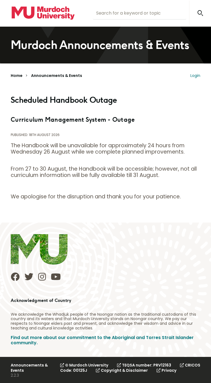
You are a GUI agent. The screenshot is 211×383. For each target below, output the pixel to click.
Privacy (169, 370)
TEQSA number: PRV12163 (146, 365)
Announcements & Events (56, 75)
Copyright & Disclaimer (124, 370)
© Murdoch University (86, 365)
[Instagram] (42, 276)
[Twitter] (28, 276)
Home (17, 75)
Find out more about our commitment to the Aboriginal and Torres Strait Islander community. (102, 340)
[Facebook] (15, 276)
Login (195, 75)
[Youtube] (56, 276)
